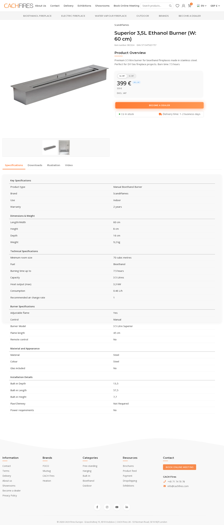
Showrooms (102, 5)
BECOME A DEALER (159, 105)
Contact (55, 5)
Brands (164, 15)
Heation (47, 480)
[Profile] (183, 6)
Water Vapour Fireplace (111, 15)
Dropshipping (130, 480)
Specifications (14, 165)
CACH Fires (48, 475)
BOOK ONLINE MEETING (179, 467)
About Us (40, 5)
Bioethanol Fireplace (37, 15)
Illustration (53, 165)
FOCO (46, 465)
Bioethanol (88, 480)
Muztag (47, 470)
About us (7, 480)
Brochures (128, 465)
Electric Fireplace (73, 15)
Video (69, 165)
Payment (127, 475)
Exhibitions (84, 5)
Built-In (86, 475)
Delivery (68, 5)
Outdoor (142, 15)
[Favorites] (177, 6)
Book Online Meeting (126, 5)
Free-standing (90, 465)
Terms (5, 470)
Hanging (87, 470)
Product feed (130, 470)
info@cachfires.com (178, 486)
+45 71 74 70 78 (176, 481)
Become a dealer (190, 15)
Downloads (35, 165)
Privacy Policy (9, 495)
